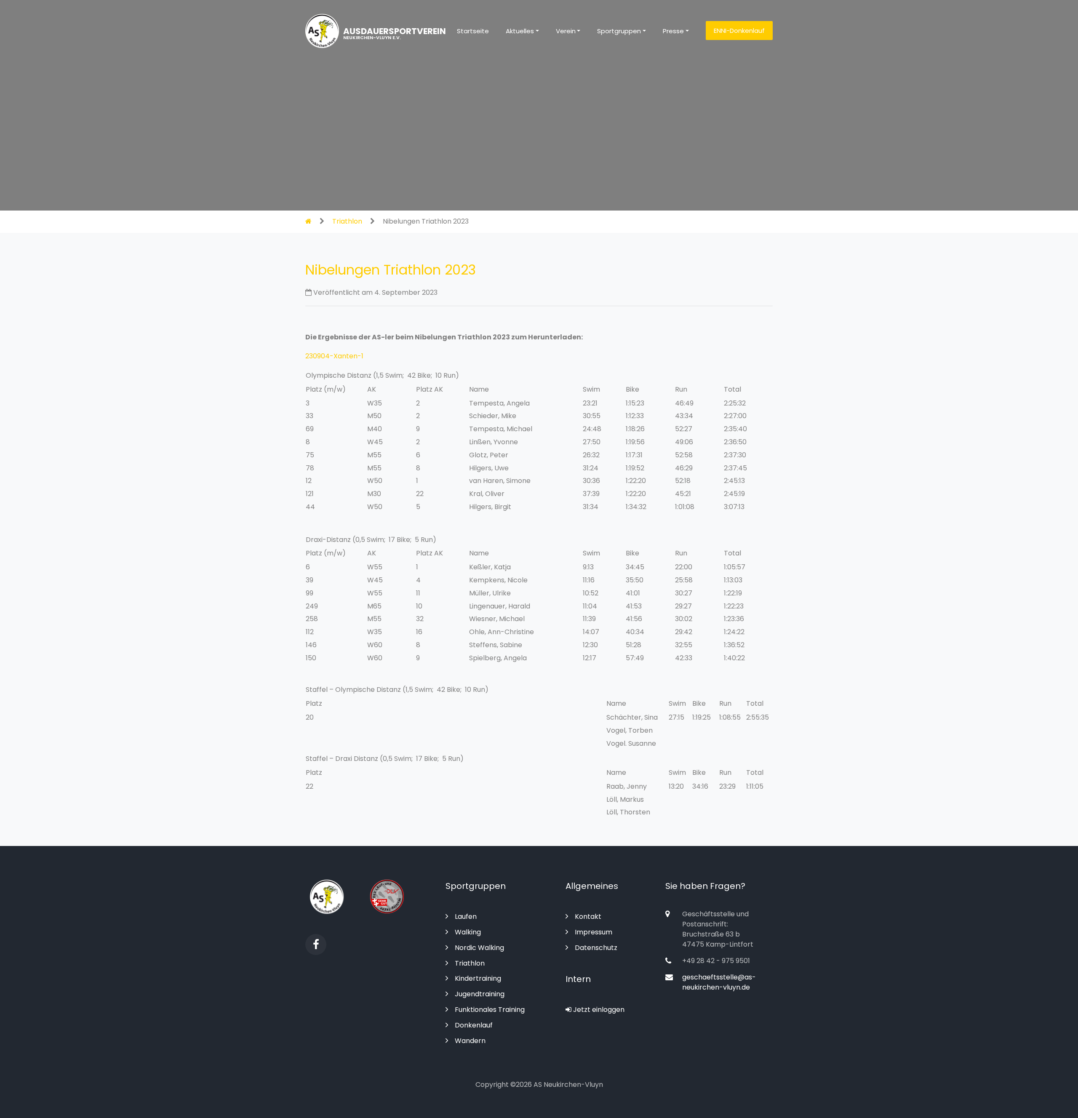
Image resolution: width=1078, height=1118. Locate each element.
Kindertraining (478, 978)
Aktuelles (520, 31)
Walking (468, 932)
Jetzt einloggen (597, 1009)
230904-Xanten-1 (334, 356)
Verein (566, 31)
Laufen (466, 916)
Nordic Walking (479, 948)
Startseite (473, 31)
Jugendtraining (479, 994)
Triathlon (347, 221)
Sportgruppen (619, 31)
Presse (673, 31)
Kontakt (588, 916)
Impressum (593, 932)
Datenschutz (596, 948)
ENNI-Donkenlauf (739, 30)
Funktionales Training (490, 1009)
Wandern (470, 1041)
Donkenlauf (474, 1025)
